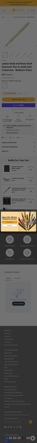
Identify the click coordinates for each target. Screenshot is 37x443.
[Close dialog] (34, 213)
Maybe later (9, 225)
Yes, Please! (9, 222)
